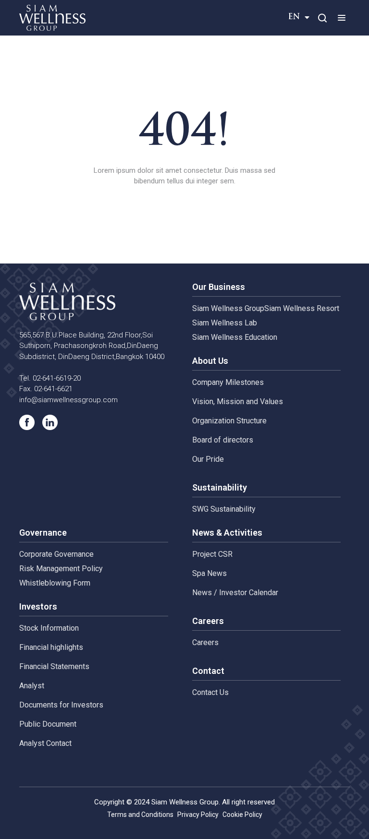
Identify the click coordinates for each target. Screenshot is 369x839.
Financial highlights (51, 647)
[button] (341, 17)
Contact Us (210, 692)
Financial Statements (54, 666)
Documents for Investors (61, 704)
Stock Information (49, 628)
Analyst (31, 685)
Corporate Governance (56, 554)
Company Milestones (228, 382)
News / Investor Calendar (235, 592)
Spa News (209, 573)
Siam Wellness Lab (224, 322)
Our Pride (208, 459)
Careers (205, 642)
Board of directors (222, 439)
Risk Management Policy (61, 568)
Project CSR (212, 554)
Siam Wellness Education (234, 337)
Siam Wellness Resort (301, 308)
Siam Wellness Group (228, 308)
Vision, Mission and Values (237, 401)
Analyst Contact (45, 743)
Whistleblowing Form (54, 582)
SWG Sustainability (224, 509)
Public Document (47, 724)
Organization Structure (229, 420)
